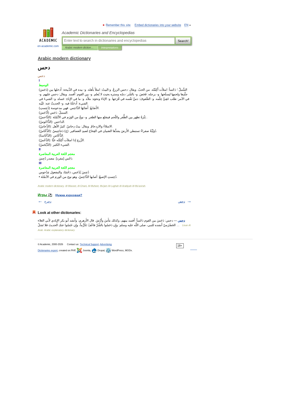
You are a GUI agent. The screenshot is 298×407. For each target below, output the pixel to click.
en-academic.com (48, 46)
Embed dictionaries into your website (158, 25)
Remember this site (118, 25)
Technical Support (89, 244)
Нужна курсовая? (68, 195)
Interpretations (109, 47)
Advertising (106, 244)
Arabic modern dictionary (79, 47)
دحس (181, 220)
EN (186, 25)
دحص (181, 201)
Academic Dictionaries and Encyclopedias (98, 33)
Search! (183, 41)
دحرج (47, 201)
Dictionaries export (48, 250)
